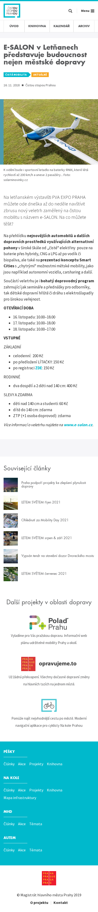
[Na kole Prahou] (49, 705)
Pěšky (9, 752)
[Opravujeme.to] (49, 664)
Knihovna (54, 763)
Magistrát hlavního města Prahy (46, 894)
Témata (35, 823)
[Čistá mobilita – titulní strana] (12, 10)
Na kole (11, 778)
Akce (22, 763)
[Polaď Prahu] (49, 622)
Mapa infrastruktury (20, 797)
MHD (8, 812)
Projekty (36, 763)
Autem (10, 838)
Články (9, 763)
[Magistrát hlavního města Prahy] (49, 878)
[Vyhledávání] (70, 11)
